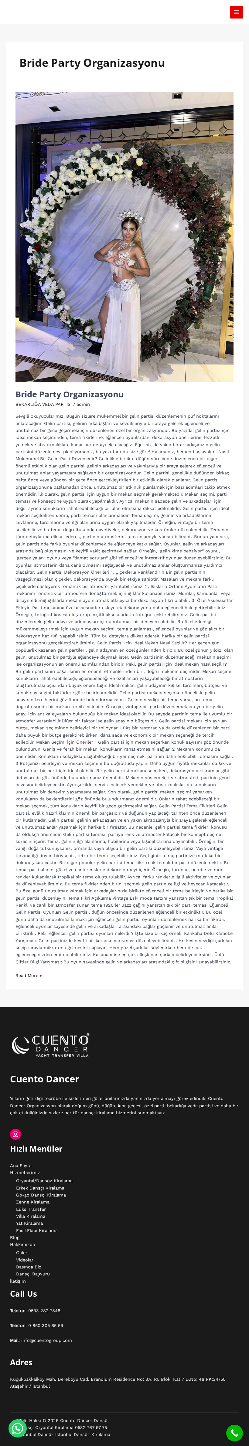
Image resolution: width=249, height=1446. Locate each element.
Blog (14, 1237)
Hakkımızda (22, 1244)
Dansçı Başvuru (33, 1274)
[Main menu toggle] (236, 12)
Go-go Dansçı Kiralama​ (41, 1195)
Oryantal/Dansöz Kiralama (44, 1180)
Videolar (24, 1260)
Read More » (28, 975)
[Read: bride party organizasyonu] (124, 237)
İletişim (18, 1281)
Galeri (22, 1252)
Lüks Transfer (31, 1209)
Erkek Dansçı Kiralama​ (40, 1188)
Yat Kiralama (29, 1223)
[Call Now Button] (234, 1433)
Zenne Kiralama (32, 1202)
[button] (18, 1428)
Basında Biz (28, 1267)
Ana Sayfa (21, 1165)
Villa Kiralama (30, 1216)
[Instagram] (15, 1134)
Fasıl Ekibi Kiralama (37, 1230)
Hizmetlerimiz (25, 1172)
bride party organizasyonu (69, 394)
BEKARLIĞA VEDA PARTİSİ (43, 404)
